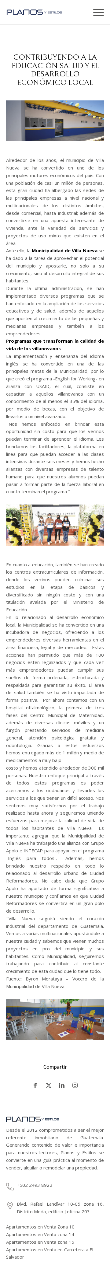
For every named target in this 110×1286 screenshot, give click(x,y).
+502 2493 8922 (34, 1185)
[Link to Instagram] (75, 1085)
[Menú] (96, 12)
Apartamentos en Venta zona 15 (40, 1242)
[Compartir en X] (48, 1085)
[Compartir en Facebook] (35, 1085)
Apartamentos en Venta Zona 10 (40, 1227)
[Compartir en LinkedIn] (61, 1085)
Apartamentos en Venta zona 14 (40, 1234)
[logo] (40, 12)
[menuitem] (84, 12)
